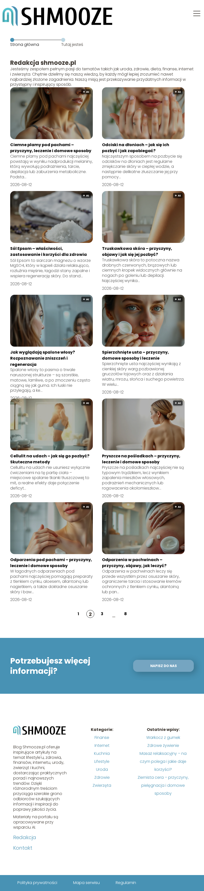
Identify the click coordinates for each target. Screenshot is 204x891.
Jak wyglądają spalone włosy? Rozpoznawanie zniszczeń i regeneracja (42, 358)
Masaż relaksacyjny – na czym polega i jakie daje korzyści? (163, 761)
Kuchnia (102, 753)
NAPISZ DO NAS (163, 666)
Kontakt (22, 848)
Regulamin (126, 883)
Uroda (102, 769)
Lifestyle (101, 761)
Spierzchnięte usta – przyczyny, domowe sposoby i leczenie (135, 355)
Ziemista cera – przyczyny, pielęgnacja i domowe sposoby (163, 785)
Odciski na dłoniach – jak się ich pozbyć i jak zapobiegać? (135, 148)
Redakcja (24, 837)
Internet (102, 745)
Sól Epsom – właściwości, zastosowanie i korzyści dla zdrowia (48, 251)
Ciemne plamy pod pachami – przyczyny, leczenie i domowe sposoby (50, 148)
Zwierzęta (102, 785)
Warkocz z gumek (163, 737)
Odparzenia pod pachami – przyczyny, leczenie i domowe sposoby (51, 563)
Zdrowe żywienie (163, 745)
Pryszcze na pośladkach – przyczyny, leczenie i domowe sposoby (141, 459)
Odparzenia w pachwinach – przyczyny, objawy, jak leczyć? (134, 563)
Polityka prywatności (37, 883)
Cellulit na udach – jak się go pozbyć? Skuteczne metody (49, 459)
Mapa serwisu (86, 883)
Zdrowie (102, 777)
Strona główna (24, 44)
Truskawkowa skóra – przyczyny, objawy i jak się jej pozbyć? (137, 251)
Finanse (102, 737)
